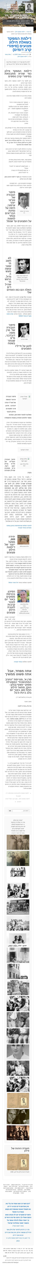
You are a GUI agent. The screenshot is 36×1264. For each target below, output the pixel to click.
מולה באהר (8, 54)
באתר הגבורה (18, 661)
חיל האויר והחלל (13, 582)
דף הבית (31, 2)
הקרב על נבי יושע (13, 1186)
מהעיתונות (20, 1189)
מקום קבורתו (16, 1193)
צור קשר (25, 2)
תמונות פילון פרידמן (23, 1186)
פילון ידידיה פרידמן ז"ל (27, 1184)
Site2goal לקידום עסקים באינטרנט (10, 1262)
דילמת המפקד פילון (20, 31)
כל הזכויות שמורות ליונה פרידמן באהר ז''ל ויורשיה (18, 1257)
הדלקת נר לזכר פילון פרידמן (20, 1191)
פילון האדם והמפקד (15, 1184)
